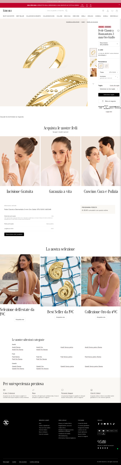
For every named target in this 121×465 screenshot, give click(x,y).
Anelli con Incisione (92, 22)
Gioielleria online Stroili (72, 22)
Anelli (83, 22)
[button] (108, 109)
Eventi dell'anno (82, 432)
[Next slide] (93, 84)
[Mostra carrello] (117, 11)
